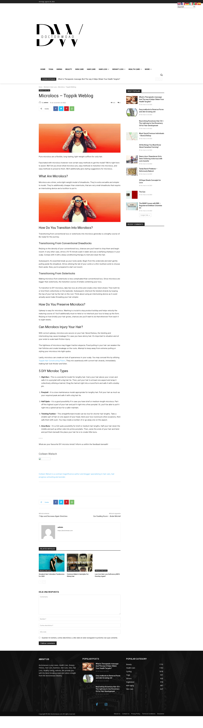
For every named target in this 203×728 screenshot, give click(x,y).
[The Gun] (132, 195)
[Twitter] (61, 108)
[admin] (40, 102)
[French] (183, 3)
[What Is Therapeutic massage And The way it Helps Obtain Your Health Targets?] (132, 100)
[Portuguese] (195, 3)
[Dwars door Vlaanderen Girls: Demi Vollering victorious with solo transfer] (132, 159)
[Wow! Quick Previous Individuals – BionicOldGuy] (132, 136)
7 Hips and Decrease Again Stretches (53, 516)
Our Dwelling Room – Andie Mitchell (107, 516)
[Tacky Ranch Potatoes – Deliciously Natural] (132, 172)
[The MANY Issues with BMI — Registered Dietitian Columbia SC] (132, 206)
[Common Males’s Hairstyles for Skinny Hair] (80, 563)
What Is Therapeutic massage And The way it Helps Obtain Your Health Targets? (89, 79)
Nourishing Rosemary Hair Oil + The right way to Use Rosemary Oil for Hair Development (151, 123)
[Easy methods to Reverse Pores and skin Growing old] (132, 112)
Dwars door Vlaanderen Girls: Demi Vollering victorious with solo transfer (150, 158)
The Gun (142, 192)
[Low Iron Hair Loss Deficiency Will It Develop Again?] (108, 563)
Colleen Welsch (48, 453)
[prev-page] (40, 581)
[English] (179, 3)
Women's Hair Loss (50, 87)
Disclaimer (160, 714)
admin (46, 102)
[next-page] (44, 581)
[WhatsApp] (72, 108)
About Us (117, 714)
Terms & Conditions (148, 714)
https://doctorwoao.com (65, 530)
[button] (161, 75)
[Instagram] (106, 705)
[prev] (156, 79)
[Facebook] (55, 108)
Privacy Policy (135, 714)
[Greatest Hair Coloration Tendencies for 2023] (51, 563)
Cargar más (144, 215)
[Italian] (191, 3)
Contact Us (125, 714)
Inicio (40, 87)
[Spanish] (199, 3)
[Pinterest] (66, 108)
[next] (160, 79)
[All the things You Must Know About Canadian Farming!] (132, 148)
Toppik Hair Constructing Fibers (52, 360)
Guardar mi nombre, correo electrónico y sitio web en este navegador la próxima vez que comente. (80, 638)
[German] (187, 3)
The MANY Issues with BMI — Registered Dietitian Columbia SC (150, 205)
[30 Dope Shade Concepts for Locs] (132, 183)
